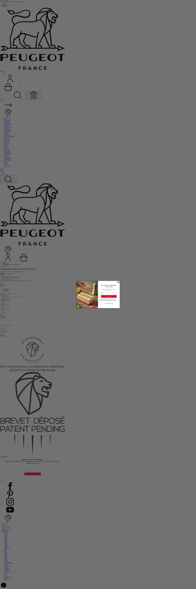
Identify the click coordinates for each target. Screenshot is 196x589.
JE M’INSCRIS (108, 296)
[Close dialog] (118, 282)
